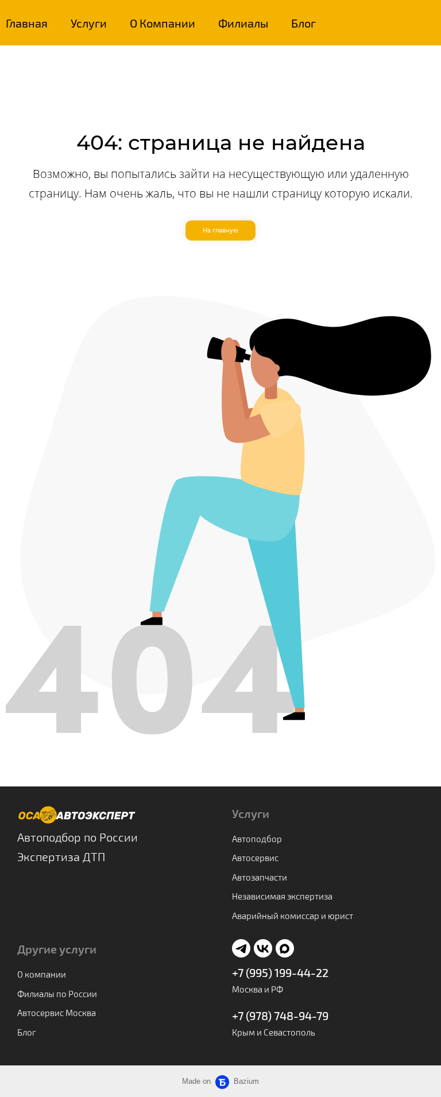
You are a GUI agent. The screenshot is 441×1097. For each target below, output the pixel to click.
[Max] (285, 948)
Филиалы (243, 23)
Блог (303, 23)
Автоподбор (257, 839)
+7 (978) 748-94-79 (280, 1015)
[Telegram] (241, 948)
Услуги (89, 23)
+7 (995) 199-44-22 (280, 972)
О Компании (162, 23)
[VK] (263, 948)
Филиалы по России (57, 994)
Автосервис (255, 857)
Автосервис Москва (56, 1012)
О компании (41, 974)
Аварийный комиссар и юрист (292, 915)
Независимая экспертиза (282, 896)
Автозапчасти (259, 877)
